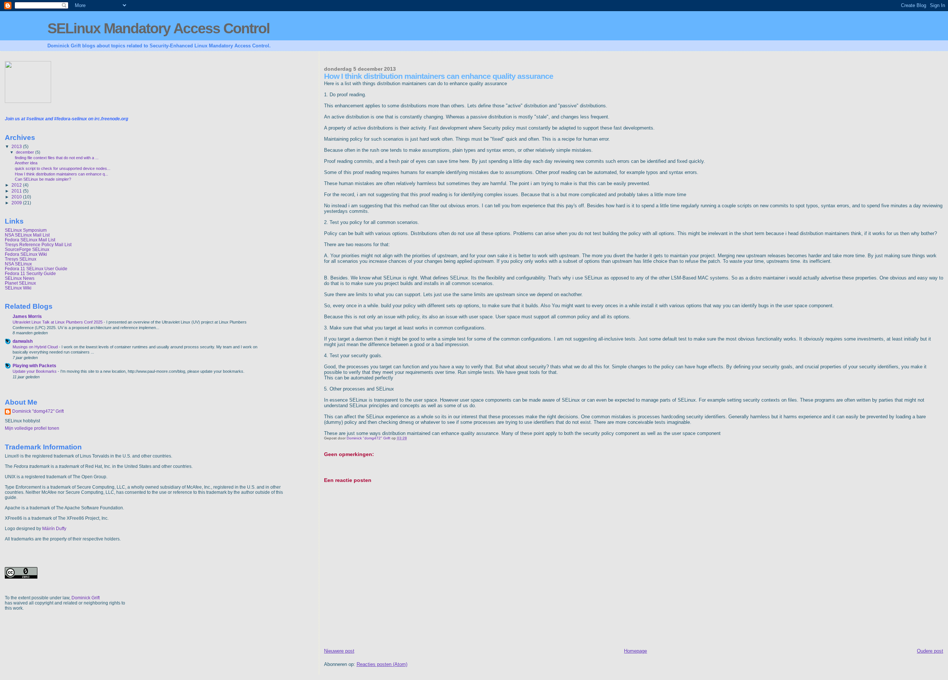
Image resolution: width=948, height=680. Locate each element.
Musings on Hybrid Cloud (36, 347)
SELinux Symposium (26, 230)
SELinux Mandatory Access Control (158, 28)
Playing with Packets (34, 365)
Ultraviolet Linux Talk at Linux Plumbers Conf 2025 (58, 322)
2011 (17, 190)
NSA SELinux (18, 263)
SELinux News (19, 278)
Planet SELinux (20, 283)
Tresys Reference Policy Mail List (38, 244)
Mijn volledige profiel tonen (32, 428)
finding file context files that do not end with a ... (57, 157)
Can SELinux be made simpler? (43, 179)
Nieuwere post (339, 651)
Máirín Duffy (54, 528)
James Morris (27, 316)
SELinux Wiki (18, 287)
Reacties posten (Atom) (382, 664)
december (25, 152)
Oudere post (930, 651)
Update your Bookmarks (35, 371)
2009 (17, 202)
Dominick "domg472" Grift (38, 411)
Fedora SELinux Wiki (26, 254)
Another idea (26, 163)
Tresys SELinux (20, 259)
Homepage (635, 651)
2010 (17, 196)
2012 (17, 184)
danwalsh (23, 341)
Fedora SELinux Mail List (30, 239)
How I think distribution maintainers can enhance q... (61, 174)
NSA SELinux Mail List (27, 234)
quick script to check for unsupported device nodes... (62, 168)
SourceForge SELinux (27, 249)
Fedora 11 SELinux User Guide (36, 268)
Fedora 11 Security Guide (30, 273)
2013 (17, 146)
